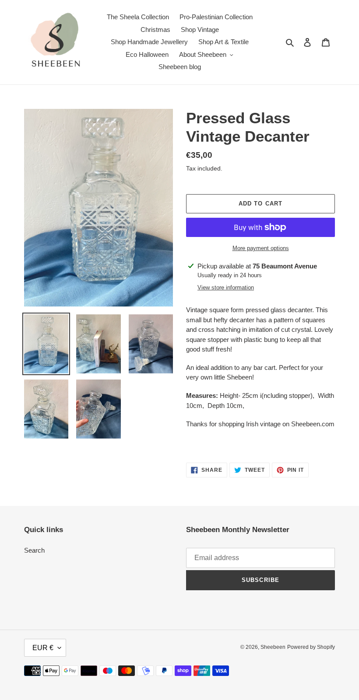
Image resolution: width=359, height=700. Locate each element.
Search (34, 550)
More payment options (260, 248)
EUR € (42, 647)
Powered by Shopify (311, 647)
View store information (225, 287)
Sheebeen (272, 647)
